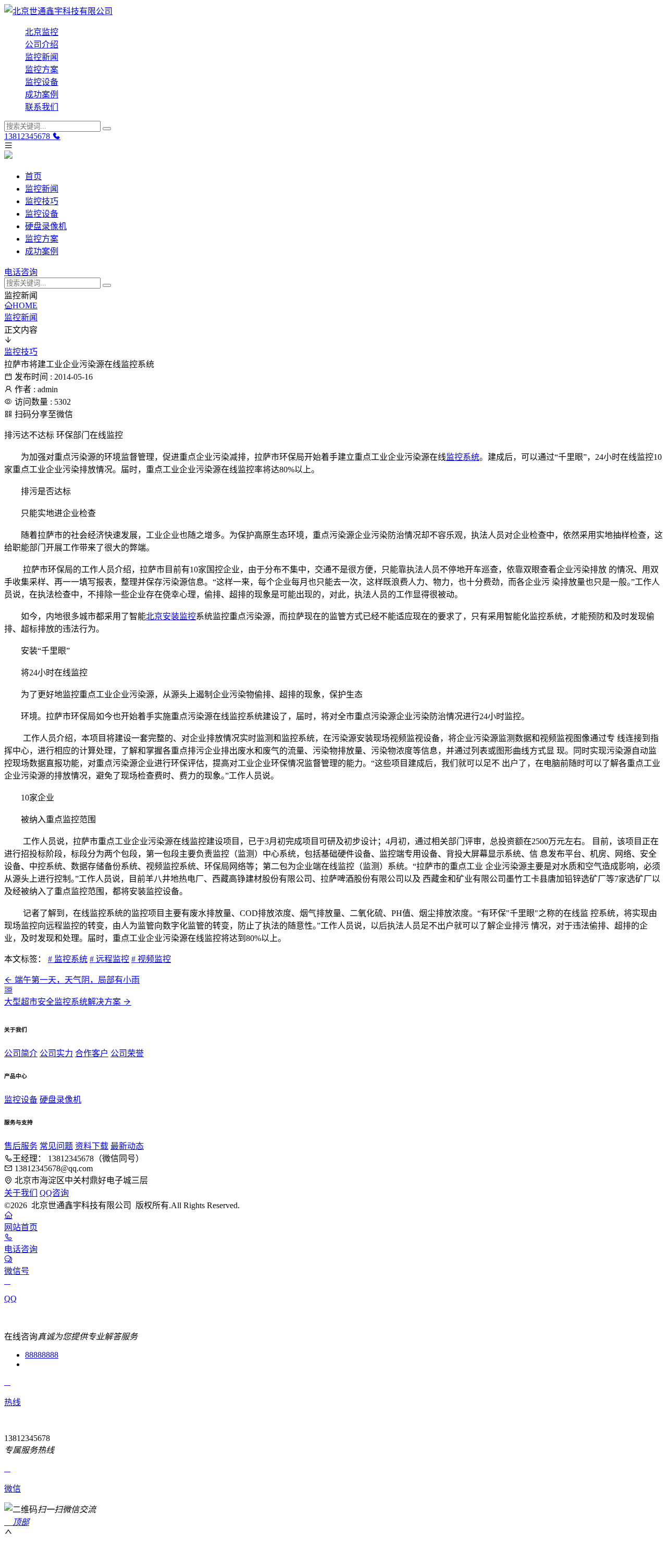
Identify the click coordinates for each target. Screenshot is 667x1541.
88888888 (41, 1354)
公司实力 (56, 1053)
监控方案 (41, 69)
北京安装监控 (171, 616)
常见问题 (56, 1146)
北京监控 (41, 32)
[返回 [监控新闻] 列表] (8, 989)
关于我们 (21, 1192)
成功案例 (41, 94)
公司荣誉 (127, 1053)
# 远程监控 (109, 959)
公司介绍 (41, 44)
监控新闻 (41, 57)
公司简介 (21, 1053)
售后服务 (21, 1146)
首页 (33, 176)
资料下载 (91, 1146)
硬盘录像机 (46, 226)
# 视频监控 (151, 959)
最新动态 (127, 1146)
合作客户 (91, 1053)
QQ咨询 (54, 1192)
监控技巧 (41, 201)
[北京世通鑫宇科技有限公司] (333, 10)
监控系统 (462, 457)
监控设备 (41, 82)
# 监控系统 (68, 959)
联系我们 (41, 107)
